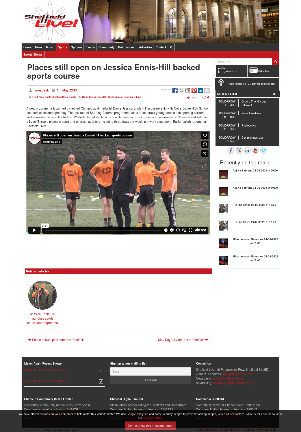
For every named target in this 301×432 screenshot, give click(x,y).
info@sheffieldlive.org (238, 374)
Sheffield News (60, 97)
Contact (161, 47)
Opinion (76, 47)
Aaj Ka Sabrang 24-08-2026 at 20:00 (255, 170)
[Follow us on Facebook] (230, 150)
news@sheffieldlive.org (228, 378)
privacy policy (152, 418)
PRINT (193, 97)
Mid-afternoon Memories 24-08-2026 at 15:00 (255, 258)
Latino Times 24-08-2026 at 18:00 (255, 205)
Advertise (145, 47)
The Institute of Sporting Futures (124, 97)
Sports (62, 47)
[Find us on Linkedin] (247, 150)
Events (90, 47)
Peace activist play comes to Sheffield (58, 339)
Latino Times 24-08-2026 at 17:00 (255, 222)
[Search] (275, 61)
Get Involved (126, 47)
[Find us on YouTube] (255, 150)
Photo (48, 97)
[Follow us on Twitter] (239, 150)
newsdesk (41, 90)
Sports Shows (33, 54)
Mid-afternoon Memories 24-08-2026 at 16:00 (255, 241)
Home (27, 47)
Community (106, 47)
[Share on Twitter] (181, 90)
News (38, 47)
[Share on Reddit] (187, 90)
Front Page (38, 97)
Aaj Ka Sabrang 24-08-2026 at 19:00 (255, 188)
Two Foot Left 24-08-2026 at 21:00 (44, 381)
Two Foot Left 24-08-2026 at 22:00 (44, 370)
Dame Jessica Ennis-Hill (94, 97)
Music (50, 47)
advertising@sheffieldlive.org (233, 382)
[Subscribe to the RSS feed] (171, 47)
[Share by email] (207, 90)
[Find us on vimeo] (263, 150)
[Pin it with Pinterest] (194, 90)
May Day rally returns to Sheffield (181, 339)
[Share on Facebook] (175, 90)
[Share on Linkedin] (200, 90)
